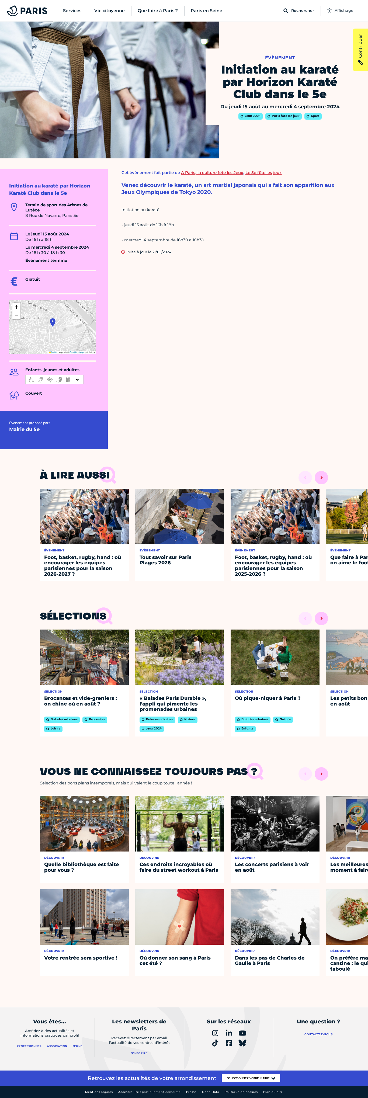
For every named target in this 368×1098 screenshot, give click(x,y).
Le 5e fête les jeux (263, 172)
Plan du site (273, 1092)
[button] (52, 322)
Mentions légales (99, 1092)
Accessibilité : (149, 1092)
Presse (191, 1092)
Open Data (210, 1092)
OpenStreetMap (77, 351)
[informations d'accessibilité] (54, 379)
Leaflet (54, 351)
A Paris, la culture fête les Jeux (212, 172)
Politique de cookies (241, 1092)
